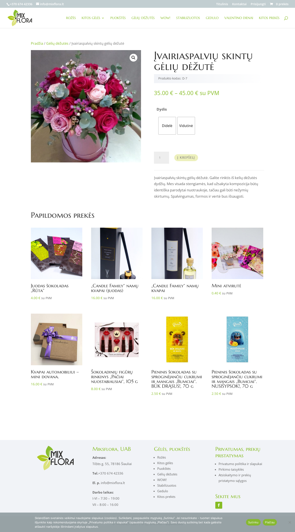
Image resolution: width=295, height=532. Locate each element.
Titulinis (222, 4)
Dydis (162, 109)
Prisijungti (258, 4)
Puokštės (118, 18)
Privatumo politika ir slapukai (240, 464)
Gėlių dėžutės (143, 18)
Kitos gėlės (91, 18)
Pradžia (37, 43)
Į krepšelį (186, 157)
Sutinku (253, 522)
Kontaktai (239, 4)
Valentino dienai (238, 18)
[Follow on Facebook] (218, 505)
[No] (289, 522)
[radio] (167, 125)
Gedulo (212, 18)
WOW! (165, 18)
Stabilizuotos (188, 18)
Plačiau (270, 522)
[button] (133, 58)
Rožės (71, 18)
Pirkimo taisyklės (231, 469)
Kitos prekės (269, 18)
